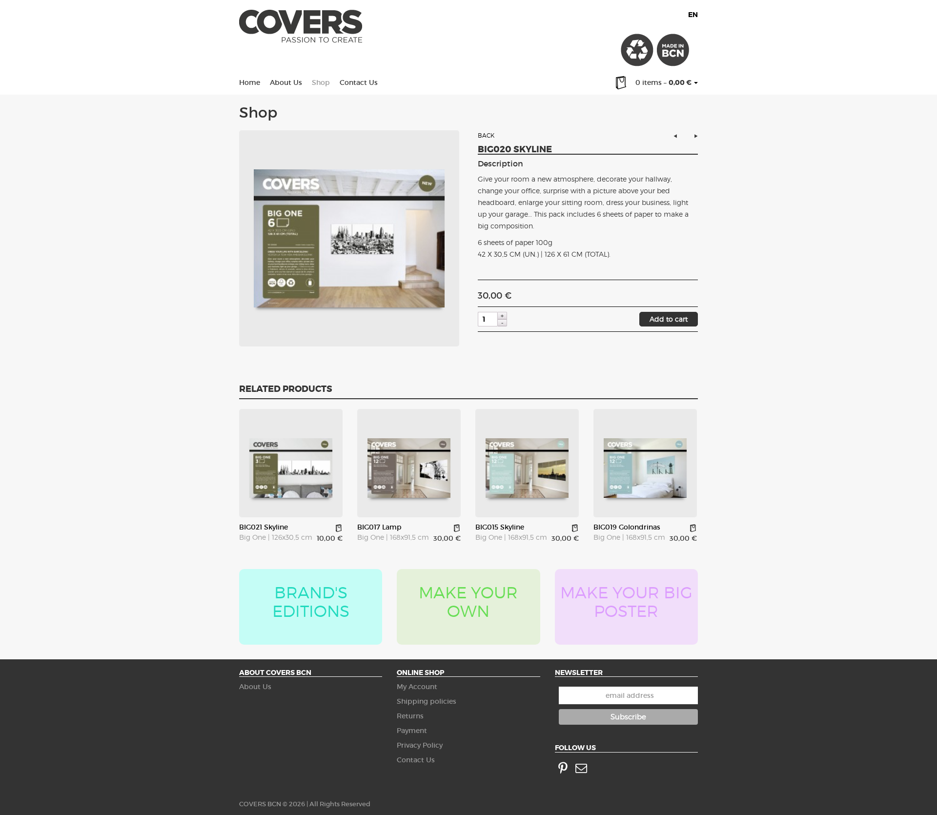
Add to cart (669, 319)
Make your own (468, 602)
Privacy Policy (420, 745)
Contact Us (359, 82)
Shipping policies (426, 701)
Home (249, 82)
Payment (412, 730)
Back (486, 135)
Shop (321, 82)
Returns (410, 716)
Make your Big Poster (626, 602)
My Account (417, 686)
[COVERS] (300, 29)
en (693, 14)
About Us (286, 82)
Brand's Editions (310, 602)
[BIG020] (349, 238)
